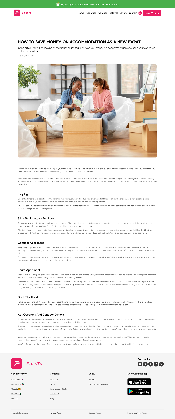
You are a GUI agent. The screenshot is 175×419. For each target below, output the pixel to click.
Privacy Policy (56, 413)
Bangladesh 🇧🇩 (17, 384)
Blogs (52, 384)
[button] (102, 13)
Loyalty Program (128, 13)
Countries (91, 13)
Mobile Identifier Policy (137, 413)
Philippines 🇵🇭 (17, 379)
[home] (23, 13)
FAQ (52, 398)
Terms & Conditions (19, 413)
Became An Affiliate (58, 389)
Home (81, 13)
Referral (114, 13)
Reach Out (54, 394)
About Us (54, 379)
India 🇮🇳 (14, 398)
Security (92, 379)
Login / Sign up (152, 13)
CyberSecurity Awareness (99, 384)
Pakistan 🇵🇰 (16, 394)
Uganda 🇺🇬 (16, 389)
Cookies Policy (95, 413)
